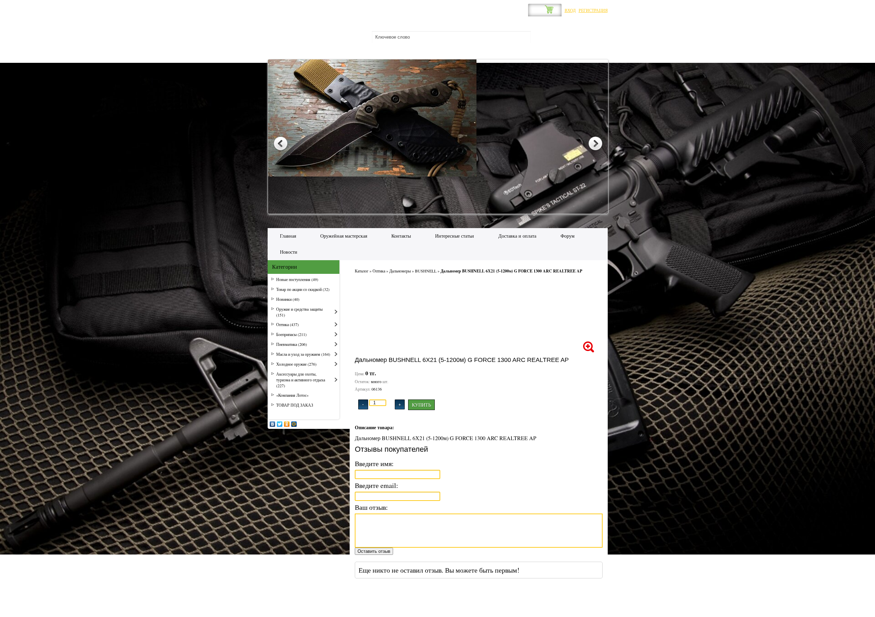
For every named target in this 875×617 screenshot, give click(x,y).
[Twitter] (279, 424)
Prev (280, 144)
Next (595, 144)
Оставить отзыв (374, 551)
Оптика (379, 271)
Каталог (361, 271)
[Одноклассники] (287, 424)
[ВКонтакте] (272, 424)
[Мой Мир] (294, 424)
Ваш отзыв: (371, 507)
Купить (421, 405)
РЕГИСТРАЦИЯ (593, 10)
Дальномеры (400, 271)
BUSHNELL (425, 271)
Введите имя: (374, 463)
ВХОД (570, 10)
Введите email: (376, 485)
